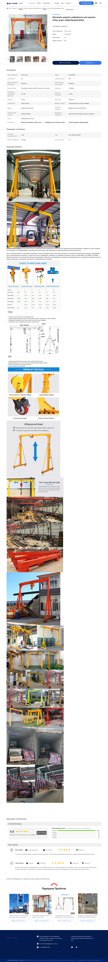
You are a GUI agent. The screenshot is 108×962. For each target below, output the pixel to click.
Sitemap (22, 960)
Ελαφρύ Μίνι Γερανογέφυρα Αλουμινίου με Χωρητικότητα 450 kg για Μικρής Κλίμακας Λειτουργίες (87, 916)
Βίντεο (39, 3)
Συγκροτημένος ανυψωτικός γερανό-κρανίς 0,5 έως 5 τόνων (41, 916)
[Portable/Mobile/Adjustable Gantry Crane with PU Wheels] (28, 33)
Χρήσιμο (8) (87, 863)
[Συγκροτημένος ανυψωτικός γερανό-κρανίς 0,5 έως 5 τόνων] (42, 903)
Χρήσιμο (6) (81, 850)
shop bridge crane (17, 879)
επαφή (57, 3)
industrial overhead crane (42, 879)
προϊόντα (14, 8)
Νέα (62, 3)
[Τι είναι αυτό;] (73, 947)
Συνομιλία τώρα (86, 3)
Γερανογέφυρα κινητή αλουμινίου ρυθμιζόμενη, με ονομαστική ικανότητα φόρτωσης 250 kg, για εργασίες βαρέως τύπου (64, 916)
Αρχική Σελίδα (21, 4)
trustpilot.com (75, 863)
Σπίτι (9, 8)
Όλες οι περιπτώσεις (70, 4)
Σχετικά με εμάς (46, 4)
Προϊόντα (32, 3)
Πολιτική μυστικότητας (13, 960)
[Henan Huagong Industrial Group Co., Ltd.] (12, 3)
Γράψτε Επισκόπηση (42, 832)
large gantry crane (28, 879)
